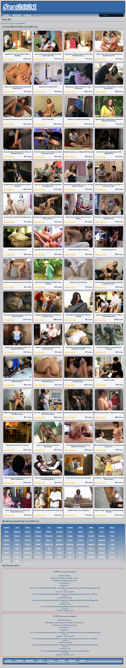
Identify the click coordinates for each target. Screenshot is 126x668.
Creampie (80, 536)
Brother (48, 532)
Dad (112, 536)
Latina (112, 544)
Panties (17, 552)
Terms (9, 660)
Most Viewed (17, 15)
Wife (17, 561)
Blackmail (17, 532)
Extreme (59, 540)
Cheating (38, 536)
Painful (6, 552)
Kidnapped (101, 544)
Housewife (69, 544)
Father (80, 540)
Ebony (49, 540)
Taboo (59, 557)
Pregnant (49, 552)
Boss (101, 532)
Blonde (27, 532)
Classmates (49, 536)
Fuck (91, 540)
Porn (38, 552)
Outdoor (101, 548)
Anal (17, 527)
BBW (91, 527)
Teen (69, 557)
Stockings (38, 557)
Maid (17, 548)
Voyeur (6, 561)
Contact (82, 660)
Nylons (91, 548)
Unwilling (102, 557)
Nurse (80, 548)
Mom (59, 548)
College (59, 536)
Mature (38, 548)
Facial (70, 540)
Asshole (70, 527)
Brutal (112, 532)
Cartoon (27, 536)
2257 (40, 660)
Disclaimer (29, 660)
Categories (27, 15)
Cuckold (91, 536)
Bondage (59, 532)
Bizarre (112, 527)
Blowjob (38, 532)
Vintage (112, 557)
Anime (27, 527)
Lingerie (6, 548)
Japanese (91, 544)
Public (59, 552)
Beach (102, 527)
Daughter (6, 540)
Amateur (6, 527)
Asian (38, 527)
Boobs (80, 532)
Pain (112, 548)
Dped (38, 540)
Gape (112, 540)
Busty (6, 536)
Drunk (17, 540)
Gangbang (101, 540)
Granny (6, 544)
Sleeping (27, 557)
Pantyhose (27, 552)
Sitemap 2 (72, 660)
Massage (27, 548)
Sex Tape (6, 557)
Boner (70, 532)
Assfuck (59, 527)
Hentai (38, 544)
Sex (112, 552)
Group (27, 544)
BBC (80, 527)
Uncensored (91, 557)
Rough (91, 552)
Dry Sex (27, 540)
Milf (49, 548)
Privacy (19, 660)
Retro (70, 552)
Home (6, 15)
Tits (80, 557)
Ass (48, 527)
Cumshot (102, 536)
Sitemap (61, 660)
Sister (17, 557)
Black (6, 532)
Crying (70, 536)
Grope (17, 544)
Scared (101, 552)
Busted (17, 536)
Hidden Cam (49, 544)
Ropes (80, 552)
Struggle (49, 557)
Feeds (51, 660)
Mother (70, 548)
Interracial (80, 544)
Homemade (59, 544)
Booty (91, 532)
